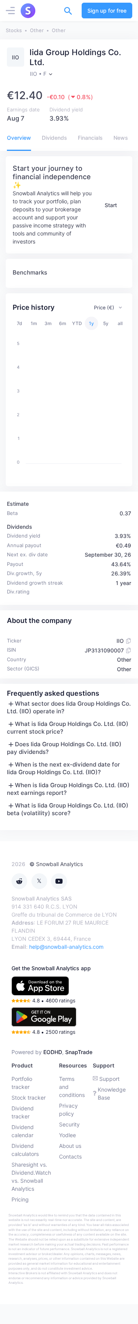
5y (105, 323)
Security (69, 1124)
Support (109, 1079)
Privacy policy (68, 1109)
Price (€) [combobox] (104, 307)
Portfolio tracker (22, 1083)
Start (111, 205)
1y (91, 323)
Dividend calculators (25, 1150)
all (120, 323)
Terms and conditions (72, 1087)
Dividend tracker (23, 1112)
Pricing (20, 1199)
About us (70, 1146)
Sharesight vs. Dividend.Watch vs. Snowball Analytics (31, 1176)
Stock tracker (29, 1097)
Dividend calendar (23, 1131)
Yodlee (67, 1135)
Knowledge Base (112, 1093)
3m (48, 323)
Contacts (70, 1156)
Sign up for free (107, 10)
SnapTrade (78, 1052)
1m (34, 323)
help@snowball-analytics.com (66, 946)
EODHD (52, 1052)
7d (19, 323)
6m (62, 323)
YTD (77, 323)
